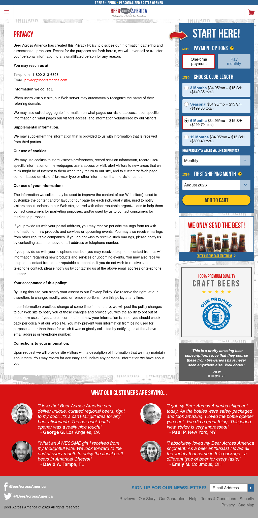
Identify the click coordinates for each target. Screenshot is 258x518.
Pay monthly (234, 61)
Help (193, 498)
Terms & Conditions (218, 498)
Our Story (147, 498)
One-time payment (199, 61)
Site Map (246, 505)
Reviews (127, 498)
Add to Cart (217, 200)
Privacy (228, 505)
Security (247, 498)
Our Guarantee (172, 498)
